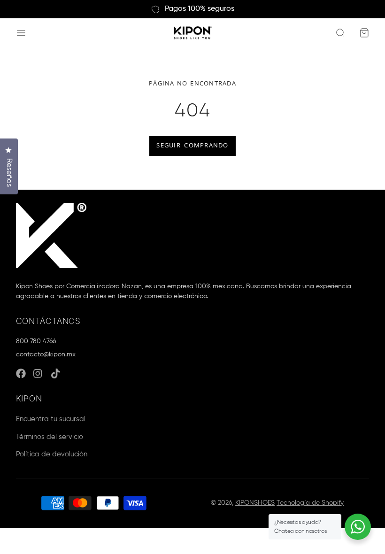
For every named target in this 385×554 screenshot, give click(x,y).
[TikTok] (56, 373)
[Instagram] (38, 373)
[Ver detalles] (51, 235)
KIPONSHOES (255, 503)
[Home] (192, 33)
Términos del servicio (49, 436)
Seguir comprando (192, 145)
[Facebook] (21, 373)
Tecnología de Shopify (310, 503)
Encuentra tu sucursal (50, 419)
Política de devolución (51, 454)
